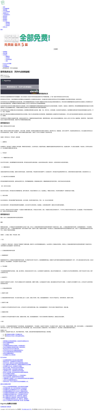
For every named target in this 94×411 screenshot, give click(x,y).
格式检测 (5, 16)
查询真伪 (5, 19)
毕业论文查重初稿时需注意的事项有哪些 (12, 351)
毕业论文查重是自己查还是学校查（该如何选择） (14, 347)
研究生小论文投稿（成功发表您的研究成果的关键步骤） (16, 372)
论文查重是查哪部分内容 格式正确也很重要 (13, 360)
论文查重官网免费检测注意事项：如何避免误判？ (14, 345)
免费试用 (9, 406)
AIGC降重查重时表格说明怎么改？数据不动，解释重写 (15, 398)
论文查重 (6, 8)
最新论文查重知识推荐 (6, 384)
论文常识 (8, 57)
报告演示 (5, 17)
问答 (7, 60)
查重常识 (8, 56)
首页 (4, 7)
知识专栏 (5, 20)
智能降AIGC (6, 13)
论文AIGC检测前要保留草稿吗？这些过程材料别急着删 (15, 386)
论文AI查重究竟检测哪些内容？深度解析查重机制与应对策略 (17, 364)
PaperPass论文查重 (7, 63)
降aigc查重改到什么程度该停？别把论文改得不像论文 (15, 397)
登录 (2, 29)
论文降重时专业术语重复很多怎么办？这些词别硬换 (15, 389)
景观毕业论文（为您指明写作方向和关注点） (13, 361)
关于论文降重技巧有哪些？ (9, 373)
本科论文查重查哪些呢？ (8, 342)
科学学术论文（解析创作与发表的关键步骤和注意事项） (16, 363)
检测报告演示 (4, 406)
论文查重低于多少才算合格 (9, 354)
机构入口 (5, 27)
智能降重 (5, 10)
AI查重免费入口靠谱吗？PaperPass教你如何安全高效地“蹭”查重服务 (18, 378)
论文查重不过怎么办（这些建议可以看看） (13, 366)
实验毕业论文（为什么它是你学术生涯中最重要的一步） (16, 381)
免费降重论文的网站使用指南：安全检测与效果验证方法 (16, 341)
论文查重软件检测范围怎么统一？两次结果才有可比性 (15, 394)
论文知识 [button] (5, 54)
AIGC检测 (6, 11)
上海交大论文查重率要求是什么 (10, 379)
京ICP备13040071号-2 (27, 409)
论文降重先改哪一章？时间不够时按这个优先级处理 (15, 388)
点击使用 (55, 49)
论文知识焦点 (9, 59)
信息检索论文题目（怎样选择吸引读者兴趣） (13, 369)
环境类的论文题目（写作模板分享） (14, 334)
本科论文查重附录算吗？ (8, 353)
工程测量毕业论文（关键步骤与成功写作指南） (14, 370)
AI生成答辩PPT (6, 14)
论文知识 (8, 25)
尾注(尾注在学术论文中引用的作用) (11, 348)
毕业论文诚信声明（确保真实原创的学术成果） (14, 376)
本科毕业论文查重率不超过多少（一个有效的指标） (15, 375)
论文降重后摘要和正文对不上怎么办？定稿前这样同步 (15, 391)
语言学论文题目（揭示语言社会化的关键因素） (14, 367)
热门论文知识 (4, 357)
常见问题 (8, 23)
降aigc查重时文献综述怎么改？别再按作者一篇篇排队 (15, 395)
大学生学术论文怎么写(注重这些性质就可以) (13, 350)
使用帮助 (8, 22)
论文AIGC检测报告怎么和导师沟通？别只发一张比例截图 (16, 400)
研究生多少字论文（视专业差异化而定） (15, 335)
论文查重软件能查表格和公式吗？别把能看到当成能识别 (16, 392)
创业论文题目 (6, 344)
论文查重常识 (6, 66)
